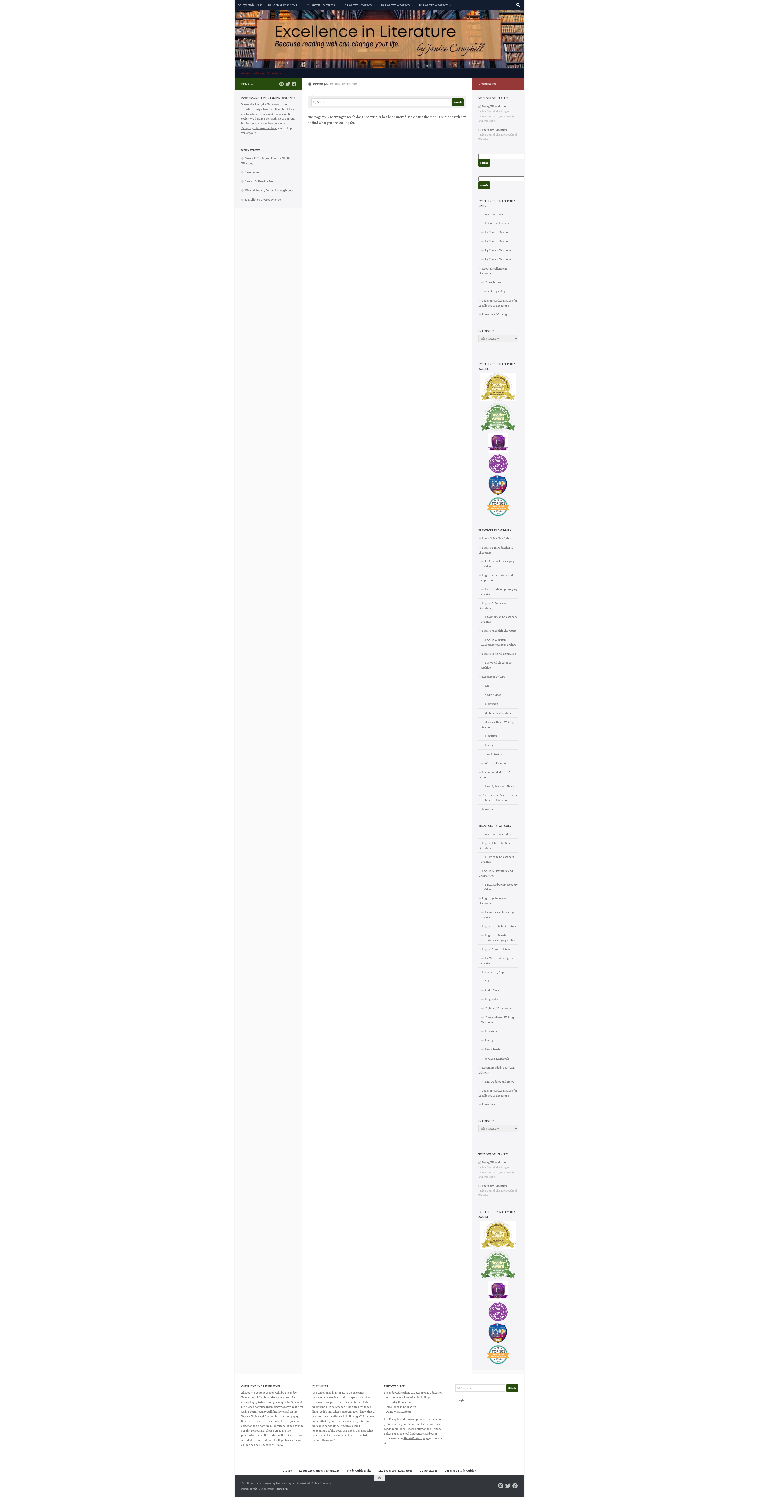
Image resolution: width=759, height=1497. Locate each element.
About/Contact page (416, 1438)
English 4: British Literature (499, 631)
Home (287, 1471)
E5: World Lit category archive (497, 665)
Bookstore (488, 809)
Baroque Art (252, 172)
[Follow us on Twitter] (287, 84)
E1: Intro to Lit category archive (497, 563)
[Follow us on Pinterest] (281, 84)
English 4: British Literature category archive (498, 642)
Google (459, 1400)
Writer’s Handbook (497, 763)
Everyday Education (494, 130)
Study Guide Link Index (496, 538)
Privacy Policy (496, 291)
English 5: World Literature (499, 654)
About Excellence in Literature (261, 73)
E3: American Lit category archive (499, 619)
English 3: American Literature (492, 605)
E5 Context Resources (433, 5)
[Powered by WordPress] (255, 1489)
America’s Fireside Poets (260, 181)
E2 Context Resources (320, 5)
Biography (491, 704)
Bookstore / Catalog (494, 314)
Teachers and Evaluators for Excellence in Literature (497, 303)
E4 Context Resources (396, 5)
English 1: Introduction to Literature (495, 550)
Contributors (493, 282)
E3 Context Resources (358, 5)
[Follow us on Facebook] (294, 84)
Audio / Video (493, 695)
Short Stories (493, 754)
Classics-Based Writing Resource (497, 724)
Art (487, 686)
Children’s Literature (498, 713)
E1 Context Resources (282, 5)
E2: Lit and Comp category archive (499, 591)
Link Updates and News (499, 786)
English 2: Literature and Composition (495, 577)
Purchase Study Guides (460, 1471)
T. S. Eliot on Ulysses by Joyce (263, 200)
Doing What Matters (495, 106)
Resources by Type (493, 676)
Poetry (489, 745)
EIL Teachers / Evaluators (395, 1471)
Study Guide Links (250, 5)
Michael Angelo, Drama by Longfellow (269, 190)
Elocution (491, 736)
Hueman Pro (282, 1489)
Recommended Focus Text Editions (496, 774)
